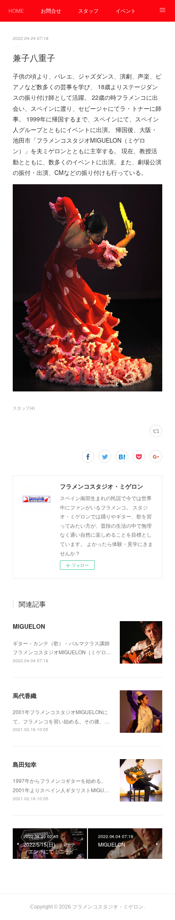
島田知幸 (25, 764)
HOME (16, 10)
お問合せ (51, 10)
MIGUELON (29, 626)
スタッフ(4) (24, 408)
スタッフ (88, 10)
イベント (126, 10)
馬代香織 (25, 695)
